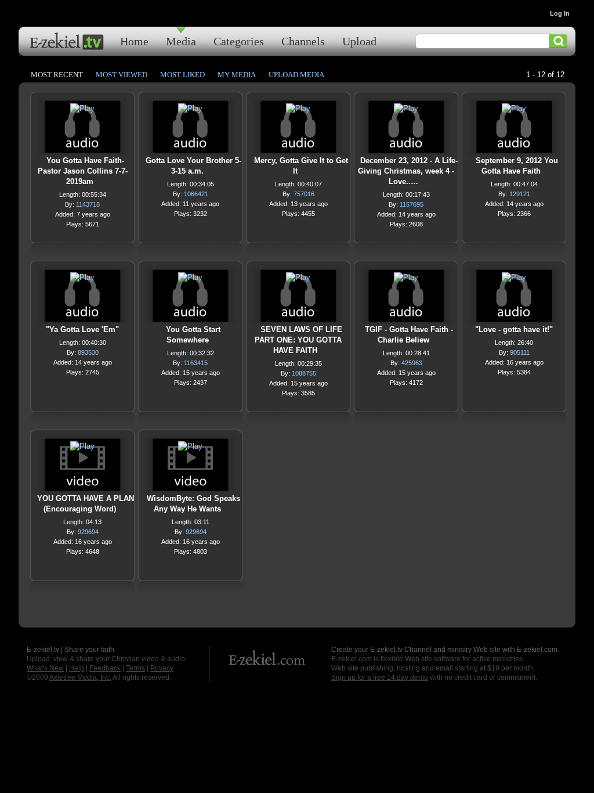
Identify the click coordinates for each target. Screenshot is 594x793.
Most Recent (57, 74)
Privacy (161, 668)
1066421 (196, 193)
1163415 (196, 362)
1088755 (304, 373)
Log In (560, 13)
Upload (359, 41)
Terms (135, 668)
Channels (303, 41)
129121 (519, 193)
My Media (237, 74)
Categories (238, 41)
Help (76, 668)
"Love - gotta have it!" (514, 329)
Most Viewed (121, 74)
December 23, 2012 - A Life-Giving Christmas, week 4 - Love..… (408, 171)
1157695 (411, 204)
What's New (45, 668)
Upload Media (296, 74)
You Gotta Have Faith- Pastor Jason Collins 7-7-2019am (83, 171)
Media (181, 41)
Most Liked (182, 74)
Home (134, 41)
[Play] (82, 111)
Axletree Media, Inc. (80, 677)
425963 (411, 362)
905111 (520, 352)
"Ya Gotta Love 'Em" (82, 329)
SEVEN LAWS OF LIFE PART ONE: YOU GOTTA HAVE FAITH (298, 340)
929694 (88, 531)
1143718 (88, 204)
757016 (304, 193)
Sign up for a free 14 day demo (379, 677)
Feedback (105, 668)
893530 (88, 352)
